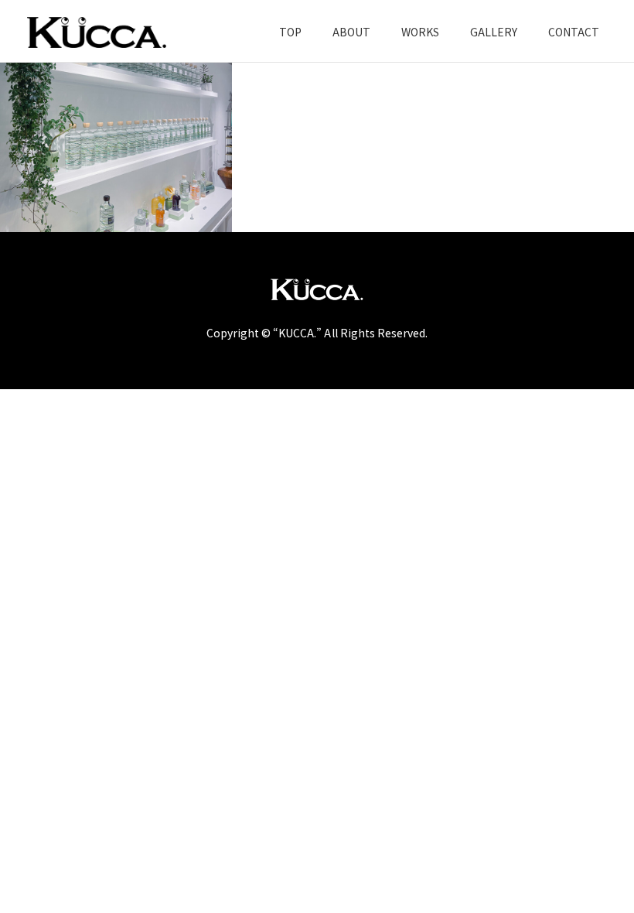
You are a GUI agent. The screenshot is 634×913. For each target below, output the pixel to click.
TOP (290, 31)
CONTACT (573, 31)
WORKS (420, 31)
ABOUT (351, 31)
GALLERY (493, 31)
